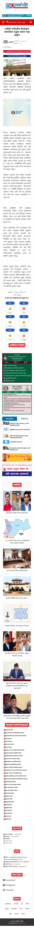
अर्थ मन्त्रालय (9, 741)
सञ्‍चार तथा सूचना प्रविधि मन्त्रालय (14, 753)
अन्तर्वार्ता (16, 904)
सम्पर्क (17, 851)
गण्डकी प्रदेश (9, 810)
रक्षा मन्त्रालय (9, 747)
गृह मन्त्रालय (9, 738)
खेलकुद (7, 909)
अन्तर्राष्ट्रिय (8, 904)
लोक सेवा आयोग (9, 730)
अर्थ (22, 904)
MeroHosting (21, 923)
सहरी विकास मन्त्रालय (11, 781)
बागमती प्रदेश (9, 813)
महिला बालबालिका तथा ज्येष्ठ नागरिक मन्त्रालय (16, 776)
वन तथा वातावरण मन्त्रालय (12, 787)
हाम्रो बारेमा (17, 828)
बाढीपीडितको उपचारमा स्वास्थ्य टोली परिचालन (20, 429)
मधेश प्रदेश (8, 816)
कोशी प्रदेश (8, 819)
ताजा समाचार (9, 419)
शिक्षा (10, 914)
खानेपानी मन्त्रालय (10, 793)
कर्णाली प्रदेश (9, 804)
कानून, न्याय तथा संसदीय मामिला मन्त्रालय (15, 750)
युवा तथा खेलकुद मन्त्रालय (12, 790)
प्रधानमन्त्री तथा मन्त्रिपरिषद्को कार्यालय (15, 732)
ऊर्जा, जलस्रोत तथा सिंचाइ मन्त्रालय (14, 767)
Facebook (10, 880)
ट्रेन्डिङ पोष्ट (24, 419)
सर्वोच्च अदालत (9, 796)
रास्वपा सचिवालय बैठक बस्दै (16, 442)
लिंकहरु (17, 899)
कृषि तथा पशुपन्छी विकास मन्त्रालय (13, 764)
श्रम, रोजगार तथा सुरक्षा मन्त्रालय (13, 784)
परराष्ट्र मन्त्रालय (10, 744)
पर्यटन (21, 909)
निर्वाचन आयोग (9, 799)
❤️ (24, 308)
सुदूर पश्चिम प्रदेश (10, 802)
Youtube (9, 890)
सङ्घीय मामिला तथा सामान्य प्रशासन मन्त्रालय (16, 735)
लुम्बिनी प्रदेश (9, 807)
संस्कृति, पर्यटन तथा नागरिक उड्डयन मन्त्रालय (16, 770)
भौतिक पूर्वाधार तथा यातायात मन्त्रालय (14, 755)
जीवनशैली (14, 909)
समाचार (16, 914)
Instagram (10, 885)
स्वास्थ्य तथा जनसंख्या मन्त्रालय (13, 758)
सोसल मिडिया (17, 875)
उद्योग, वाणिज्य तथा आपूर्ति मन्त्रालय (14, 773)
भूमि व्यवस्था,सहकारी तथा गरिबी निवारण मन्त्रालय (17, 779)
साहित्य (23, 914)
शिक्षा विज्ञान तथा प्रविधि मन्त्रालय (13, 761)
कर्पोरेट (27, 904)
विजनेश (27, 909)
